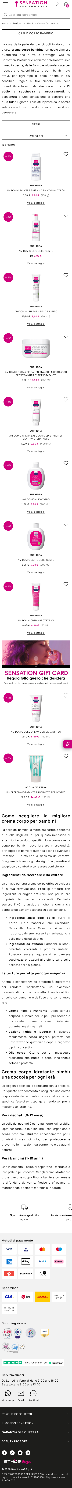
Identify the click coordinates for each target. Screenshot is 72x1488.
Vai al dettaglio (36, 202)
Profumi (17, 23)
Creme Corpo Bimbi (48, 23)
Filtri (36, 124)
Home (5, 23)
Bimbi (30, 23)
